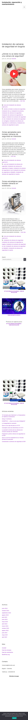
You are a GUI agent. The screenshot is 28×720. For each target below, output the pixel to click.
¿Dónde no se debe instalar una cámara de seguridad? (13, 55)
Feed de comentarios (7, 652)
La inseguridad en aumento (9, 423)
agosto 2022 (5, 630)
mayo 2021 (5, 635)
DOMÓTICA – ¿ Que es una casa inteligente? (13, 421)
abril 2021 (4, 637)
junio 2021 (4, 632)
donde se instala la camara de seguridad (14, 109)
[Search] (25, 259)
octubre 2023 (5, 610)
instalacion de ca (6, 111)
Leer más (22, 101)
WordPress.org (6, 654)
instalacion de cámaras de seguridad (11, 113)
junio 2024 (4, 608)
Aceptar (14, 718)
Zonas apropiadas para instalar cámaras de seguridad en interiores (11, 134)
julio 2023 (4, 617)
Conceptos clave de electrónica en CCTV (12, 427)
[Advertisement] (14, 25)
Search (4, 257)
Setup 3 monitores (7, 419)
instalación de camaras (17, 111)
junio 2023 (4, 619)
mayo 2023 (5, 621)
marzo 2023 (5, 626)
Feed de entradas (6, 650)
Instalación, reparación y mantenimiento (12, 3)
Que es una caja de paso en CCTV (11, 425)
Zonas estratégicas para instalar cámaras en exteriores (12, 183)
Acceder (4, 648)
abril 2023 (4, 624)
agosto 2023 (5, 615)
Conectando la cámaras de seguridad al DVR (13, 441)
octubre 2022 (5, 628)
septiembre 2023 (6, 612)
